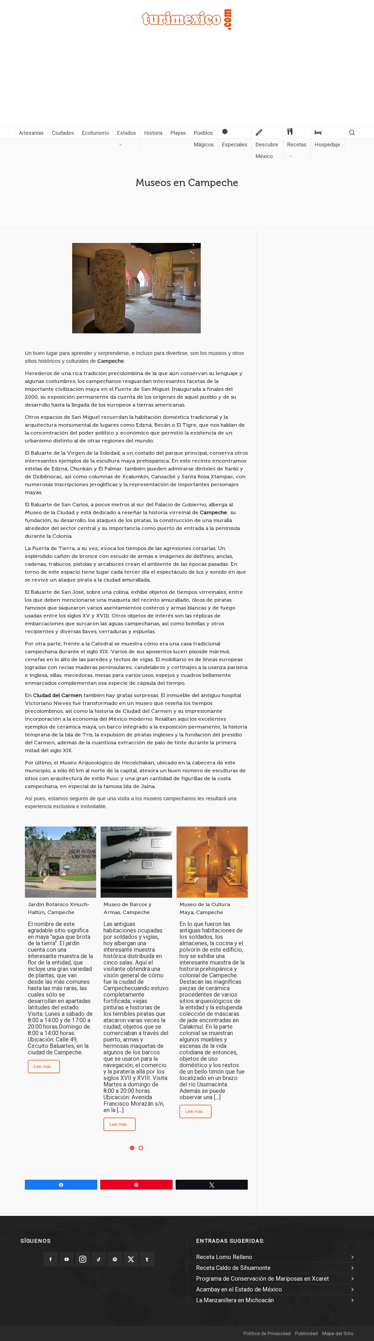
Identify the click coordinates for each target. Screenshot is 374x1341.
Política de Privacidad (267, 1333)
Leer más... (44, 1066)
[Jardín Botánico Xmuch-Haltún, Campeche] (60, 862)
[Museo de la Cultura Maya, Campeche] (212, 862)
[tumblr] (147, 1259)
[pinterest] (115, 1259)
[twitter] (131, 1259)
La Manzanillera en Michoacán (235, 1300)
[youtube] (66, 1259)
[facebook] (50, 1259)
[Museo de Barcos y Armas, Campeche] (136, 862)
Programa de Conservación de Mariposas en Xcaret (262, 1278)
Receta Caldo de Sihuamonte (233, 1267)
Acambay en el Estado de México (239, 1289)
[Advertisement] (187, 82)
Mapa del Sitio (338, 1333)
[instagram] (82, 1259)
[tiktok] (98, 1259)
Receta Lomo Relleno (224, 1257)
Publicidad (306, 1333)
